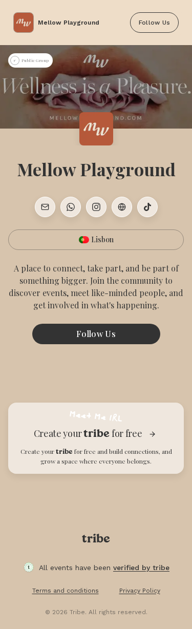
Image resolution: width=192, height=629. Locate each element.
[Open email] (45, 207)
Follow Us (154, 22)
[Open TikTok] (147, 207)
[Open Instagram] (96, 207)
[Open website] (122, 207)
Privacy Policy (139, 590)
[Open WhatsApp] (70, 207)
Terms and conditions (65, 590)
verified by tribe (141, 567)
